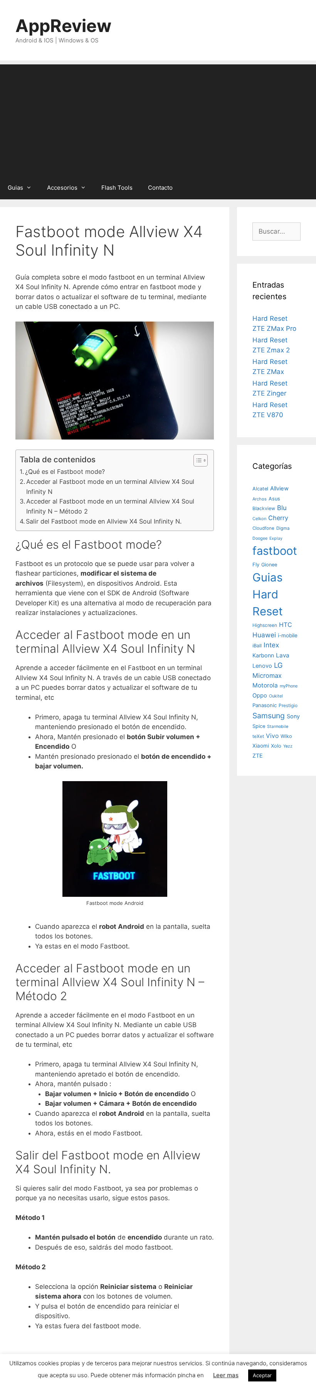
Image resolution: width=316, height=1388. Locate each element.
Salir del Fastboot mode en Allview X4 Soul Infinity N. (104, 521)
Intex (271, 645)
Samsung (268, 715)
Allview (279, 488)
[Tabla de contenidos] (200, 460)
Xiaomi (260, 746)
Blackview (263, 508)
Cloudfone (263, 528)
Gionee (269, 565)
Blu (282, 508)
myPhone (289, 686)
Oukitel (276, 696)
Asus (274, 499)
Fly (255, 564)
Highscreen (264, 625)
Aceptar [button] (262, 1375)
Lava (282, 655)
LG (278, 665)
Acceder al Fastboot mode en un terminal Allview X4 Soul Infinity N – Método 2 (110, 506)
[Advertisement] (158, 118)
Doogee (259, 538)
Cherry (278, 518)
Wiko (286, 736)
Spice (258, 726)
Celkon (259, 518)
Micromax (267, 675)
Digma (282, 528)
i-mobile (288, 635)
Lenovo (262, 665)
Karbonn (263, 655)
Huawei (264, 635)
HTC (285, 624)
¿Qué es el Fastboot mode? (65, 471)
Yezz (287, 746)
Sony (293, 716)
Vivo (272, 735)
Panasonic (264, 705)
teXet (258, 736)
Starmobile (277, 726)
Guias (15, 187)
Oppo (259, 695)
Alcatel (260, 489)
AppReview (63, 25)
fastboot (274, 551)
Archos (259, 499)
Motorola (265, 685)
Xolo (276, 746)
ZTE (257, 755)
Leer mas (226, 1375)
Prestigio (288, 705)
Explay (275, 538)
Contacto (160, 187)
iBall (257, 646)
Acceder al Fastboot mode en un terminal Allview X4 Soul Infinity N (110, 486)
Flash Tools (117, 187)
